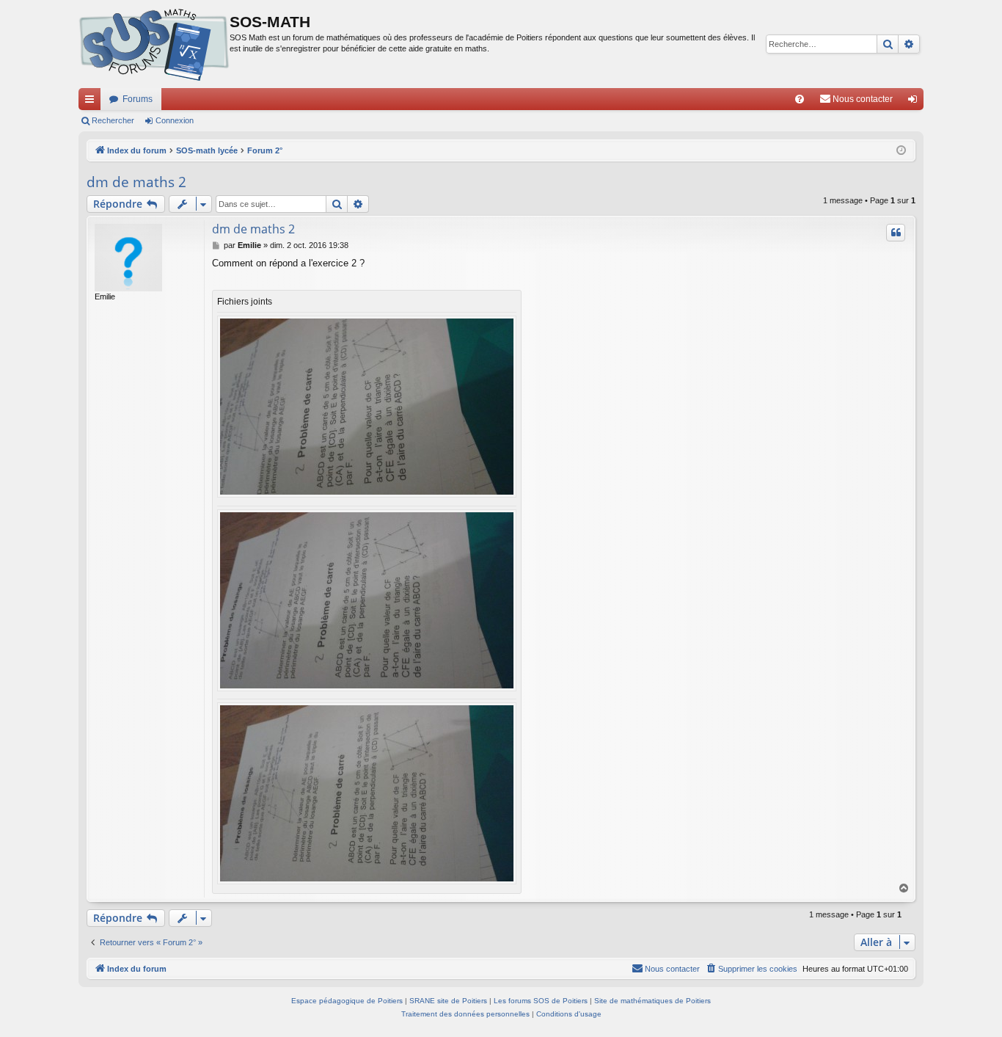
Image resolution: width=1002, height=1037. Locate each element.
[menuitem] (800, 99)
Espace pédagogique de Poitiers (347, 1001)
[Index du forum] (154, 44)
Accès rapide (92, 102)
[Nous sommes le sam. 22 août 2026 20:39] (901, 150)
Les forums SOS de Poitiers (541, 1001)
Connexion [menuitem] (915, 102)
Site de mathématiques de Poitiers (652, 1001)
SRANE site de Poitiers (448, 1001)
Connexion (175, 120)
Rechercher (113, 120)
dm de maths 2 (136, 182)
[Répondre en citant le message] (895, 232)
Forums (137, 99)
